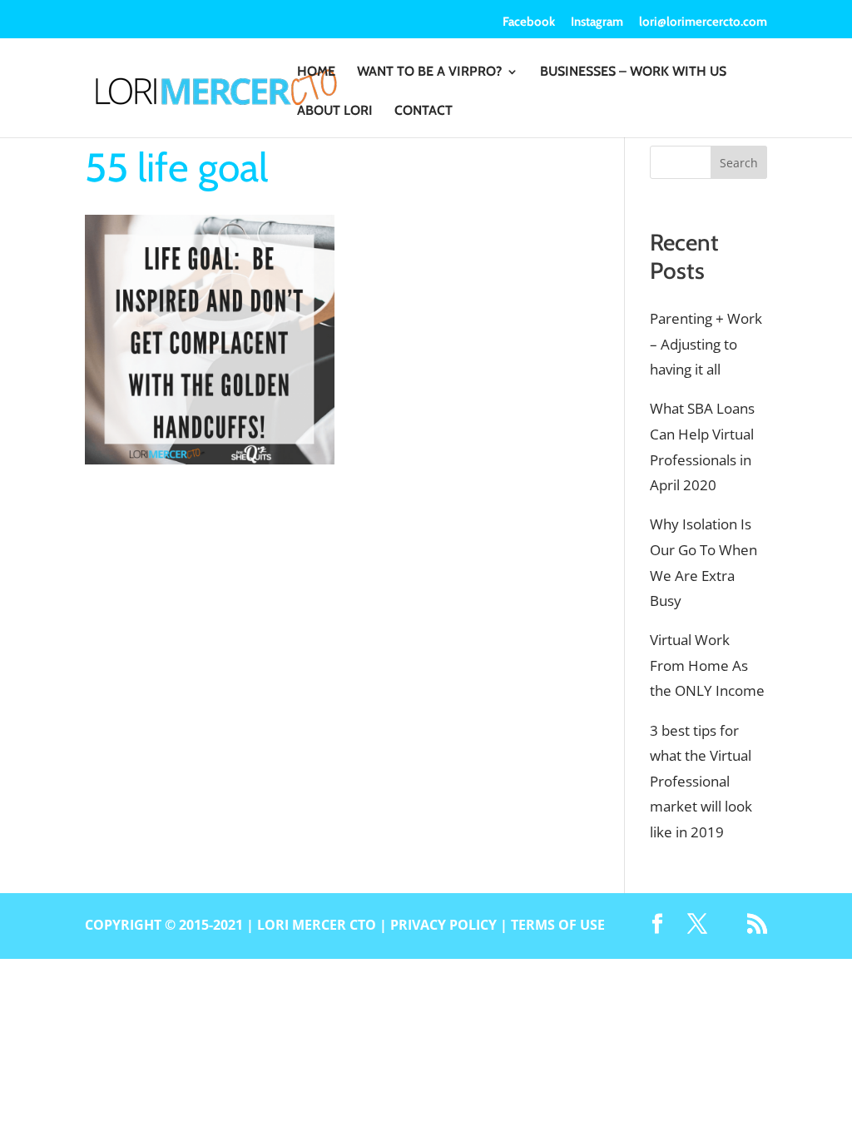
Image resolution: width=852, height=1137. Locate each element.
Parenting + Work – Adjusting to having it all (706, 344)
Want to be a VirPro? (429, 72)
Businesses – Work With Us (633, 72)
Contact (423, 111)
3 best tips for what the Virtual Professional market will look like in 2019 (701, 781)
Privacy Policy (443, 925)
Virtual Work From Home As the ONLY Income (707, 665)
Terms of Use (558, 925)
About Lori (335, 111)
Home (316, 72)
